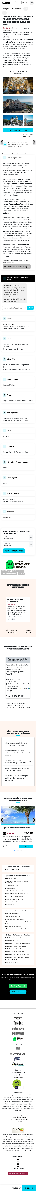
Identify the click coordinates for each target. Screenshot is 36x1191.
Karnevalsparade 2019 (11, 940)
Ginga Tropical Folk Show (12, 878)
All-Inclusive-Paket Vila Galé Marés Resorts (17, 929)
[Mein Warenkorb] (4, 13)
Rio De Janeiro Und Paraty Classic (14, 949)
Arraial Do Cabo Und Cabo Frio (14, 899)
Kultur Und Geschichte (9, 573)
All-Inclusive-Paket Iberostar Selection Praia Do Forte (18, 922)
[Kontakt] (25, 9)
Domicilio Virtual (18, 1077)
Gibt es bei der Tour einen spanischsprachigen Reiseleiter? (16, 761)
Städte (22, 573)
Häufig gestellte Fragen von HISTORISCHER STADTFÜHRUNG (18, 732)
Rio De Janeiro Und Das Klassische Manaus (17, 954)
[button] (2, 142)
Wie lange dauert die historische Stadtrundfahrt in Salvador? (16, 744)
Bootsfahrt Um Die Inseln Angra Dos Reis (16, 893)
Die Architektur (18, 571)
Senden (30, 308)
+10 (28, 78)
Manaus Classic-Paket (11, 962)
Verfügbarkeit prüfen (18, 130)
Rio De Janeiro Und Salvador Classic (15, 946)
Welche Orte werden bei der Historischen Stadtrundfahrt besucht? (14, 753)
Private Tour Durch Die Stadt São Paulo (16, 896)
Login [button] (6, 9)
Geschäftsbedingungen (19, 1119)
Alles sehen (28, 631)
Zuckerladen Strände (11, 885)
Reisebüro (17, 9)
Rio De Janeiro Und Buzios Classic (14, 938)
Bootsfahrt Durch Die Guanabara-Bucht (16, 902)
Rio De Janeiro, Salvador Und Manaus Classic (18, 943)
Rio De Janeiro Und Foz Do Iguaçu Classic (17, 957)
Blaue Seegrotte (10, 888)
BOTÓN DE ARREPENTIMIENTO (18, 1173)
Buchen (30, 1188)
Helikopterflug (9, 904)
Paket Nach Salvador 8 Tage (13, 926)
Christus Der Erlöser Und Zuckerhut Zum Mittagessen (16, 881)
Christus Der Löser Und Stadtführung (15, 891)
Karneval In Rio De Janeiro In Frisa (14, 951)
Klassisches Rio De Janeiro (12, 960)
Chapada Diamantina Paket (13, 913)
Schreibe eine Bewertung (13, 631)
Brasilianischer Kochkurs (12, 869)
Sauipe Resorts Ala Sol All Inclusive (15, 919)
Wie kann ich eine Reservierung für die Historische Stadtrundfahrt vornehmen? (16, 778)
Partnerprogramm (19, 1115)
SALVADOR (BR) (8, 324)
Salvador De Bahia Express (12, 916)
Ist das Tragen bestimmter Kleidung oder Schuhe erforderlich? (17, 769)
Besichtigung (7, 571)
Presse (19, 1122)
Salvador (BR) (7, 517)
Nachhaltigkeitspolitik (19, 1117)
